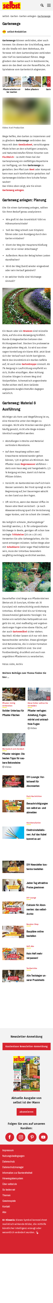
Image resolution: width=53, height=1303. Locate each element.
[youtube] (43, 1137)
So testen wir (8, 1189)
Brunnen (27, 331)
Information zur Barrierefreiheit (17, 1172)
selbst (5, 16)
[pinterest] (32, 1137)
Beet (32, 169)
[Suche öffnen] (42, 5)
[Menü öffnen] (49, 5)
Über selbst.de (9, 1184)
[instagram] (20, 1137)
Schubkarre (13, 547)
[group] (26, 85)
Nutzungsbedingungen (13, 1155)
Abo (4, 1212)
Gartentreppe (29, 364)
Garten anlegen (27, 16)
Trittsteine (18, 534)
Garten (14, 16)
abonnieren (26, 1111)
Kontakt (6, 1206)
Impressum (8, 1150)
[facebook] (9, 1137)
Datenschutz (8, 1161)
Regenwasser (28, 464)
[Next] (49, 81)
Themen (6, 1195)
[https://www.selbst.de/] (11, 5)
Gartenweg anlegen (13, 190)
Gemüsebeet (25, 144)
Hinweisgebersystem (12, 1178)
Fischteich (8, 157)
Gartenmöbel (19, 631)
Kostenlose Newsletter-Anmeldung (26, 1046)
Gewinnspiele (9, 1200)
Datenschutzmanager (13, 1167)
